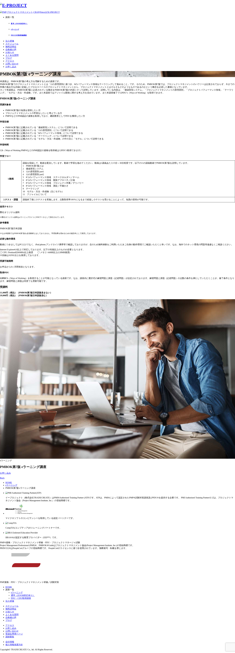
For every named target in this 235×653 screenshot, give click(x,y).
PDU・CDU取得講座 (21, 598)
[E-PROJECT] (13, 5)
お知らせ (9, 52)
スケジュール (11, 44)
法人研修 (9, 41)
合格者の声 (10, 49)
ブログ (8, 58)
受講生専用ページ (14, 634)
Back (2, 478)
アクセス (9, 61)
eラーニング (11, 485)
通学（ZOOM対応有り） (23, 595)
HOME (8, 482)
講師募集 (9, 637)
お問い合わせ (11, 64)
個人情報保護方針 (14, 644)
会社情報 (9, 642)
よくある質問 (11, 55)
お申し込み (10, 66)
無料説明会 (10, 47)
